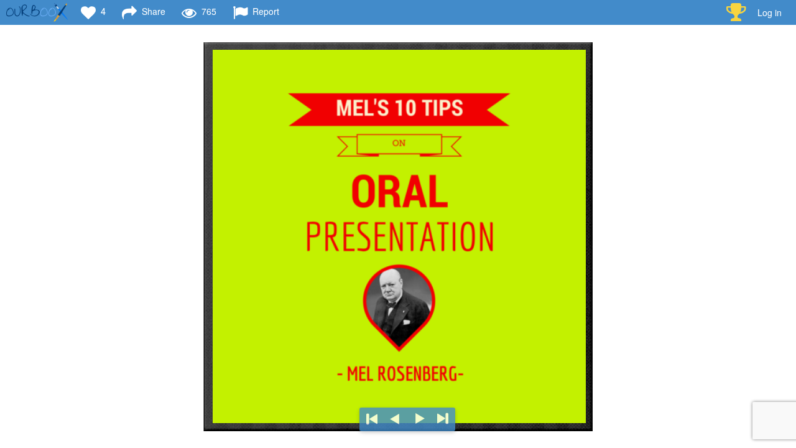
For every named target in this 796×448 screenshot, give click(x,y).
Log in (769, 12)
